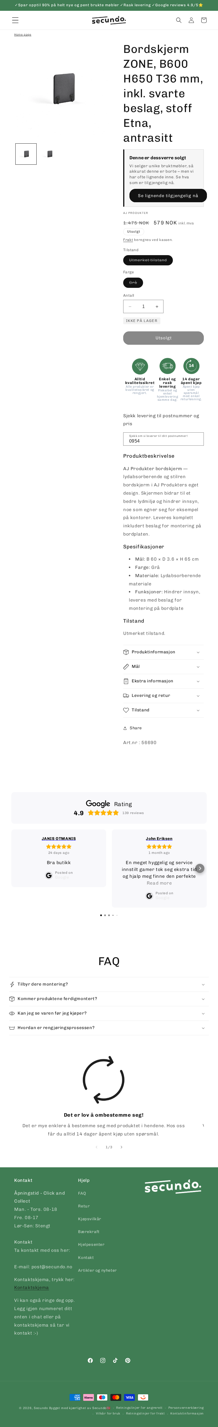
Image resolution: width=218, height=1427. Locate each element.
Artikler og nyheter (97, 1270)
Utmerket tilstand (151, 261)
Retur (84, 1206)
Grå (136, 284)
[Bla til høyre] (121, 1147)
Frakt (128, 240)
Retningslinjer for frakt (145, 1413)
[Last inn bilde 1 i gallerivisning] (26, 154)
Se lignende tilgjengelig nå (168, 195)
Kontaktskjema (31, 1287)
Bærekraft (88, 1231)
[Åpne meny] (15, 20)
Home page (22, 34)
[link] (103, 1097)
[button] (179, 20)
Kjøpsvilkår (89, 1219)
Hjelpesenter (91, 1244)
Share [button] (136, 728)
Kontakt (86, 1257)
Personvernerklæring (186, 1408)
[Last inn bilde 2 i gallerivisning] (49, 154)
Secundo (41, 1408)
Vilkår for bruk (108, 1413)
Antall (128, 295)
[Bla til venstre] (96, 1147)
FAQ (82, 1193)
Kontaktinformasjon (187, 1413)
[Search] (197, 438)
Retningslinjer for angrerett (139, 1408)
